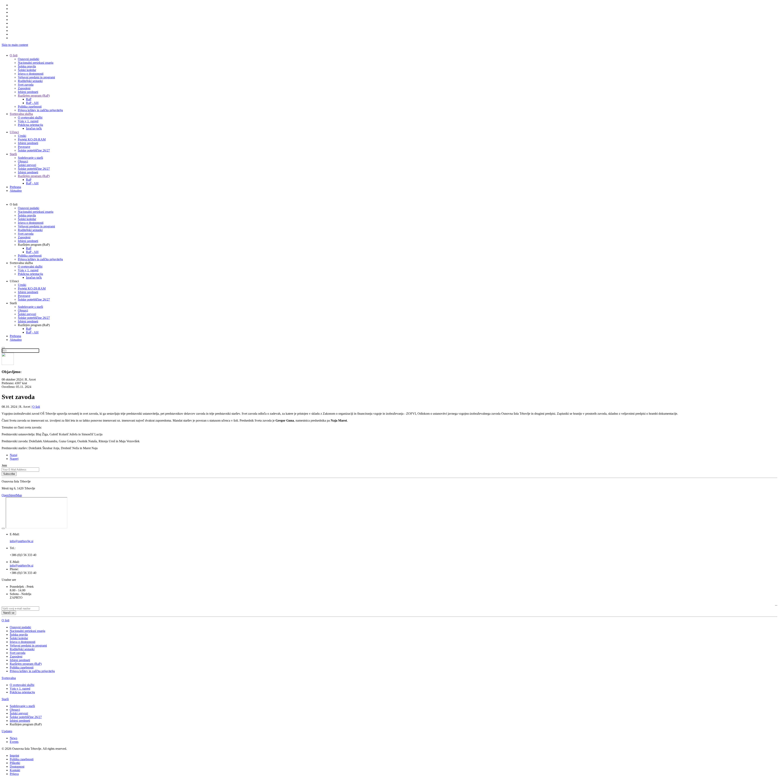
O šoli (13, 55)
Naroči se (8, 612)
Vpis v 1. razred (28, 121)
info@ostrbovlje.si (21, 565)
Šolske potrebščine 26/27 (34, 150)
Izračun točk (34, 128)
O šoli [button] (13, 204)
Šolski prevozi (27, 165)
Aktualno (16, 190)
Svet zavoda (25, 84)
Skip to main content (15, 45)
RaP (28, 99)
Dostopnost (17, 766)
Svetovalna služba (21, 114)
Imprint (14, 755)
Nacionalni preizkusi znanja (35, 62)
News (13, 738)
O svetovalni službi (30, 117)
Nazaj (13, 455)
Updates (7, 731)
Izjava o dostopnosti (30, 73)
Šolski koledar (27, 70)
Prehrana (15, 187)
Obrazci (23, 161)
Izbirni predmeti (28, 92)
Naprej (14, 458)
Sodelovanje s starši (30, 157)
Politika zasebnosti (30, 106)
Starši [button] (13, 303)
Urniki (22, 135)
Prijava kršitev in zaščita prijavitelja (40, 110)
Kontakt (15, 770)
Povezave (24, 146)
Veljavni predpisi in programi (36, 77)
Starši (13, 154)
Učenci (14, 132)
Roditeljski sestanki (30, 81)
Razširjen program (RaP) (34, 95)
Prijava (14, 774)
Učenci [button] (14, 281)
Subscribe (9, 473)
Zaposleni (24, 88)
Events (14, 741)
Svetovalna (9, 678)
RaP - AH (32, 103)
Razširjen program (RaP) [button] (34, 244)
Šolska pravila (27, 66)
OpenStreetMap (12, 495)
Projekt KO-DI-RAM (32, 139)
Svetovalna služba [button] (21, 263)
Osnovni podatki (28, 59)
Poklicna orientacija (30, 125)
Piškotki (15, 763)
